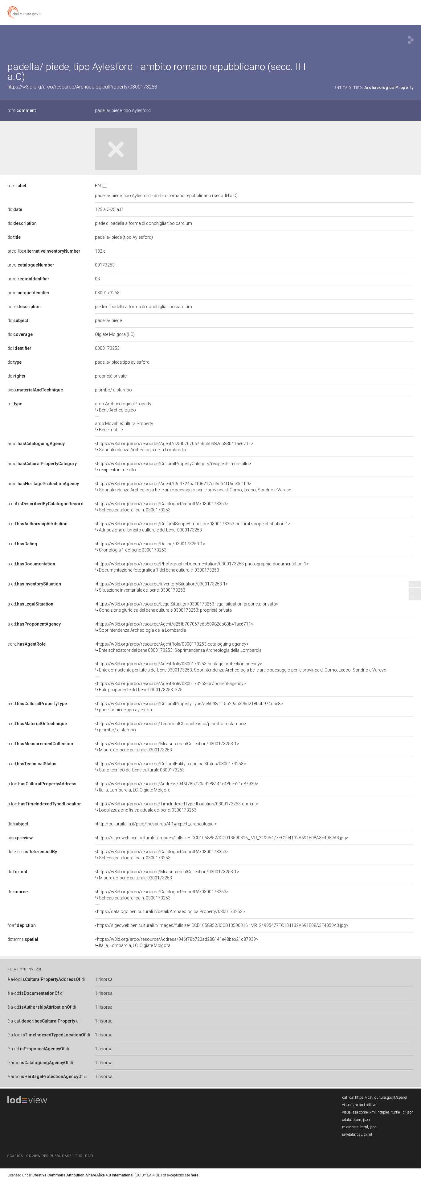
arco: (30, 264)
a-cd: (37, 523)
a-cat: (45, 503)
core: (24, 306)
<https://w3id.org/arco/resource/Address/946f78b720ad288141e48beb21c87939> (176, 786)
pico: (35, 389)
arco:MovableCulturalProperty (124, 426)
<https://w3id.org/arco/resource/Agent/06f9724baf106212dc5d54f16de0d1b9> (193, 486)
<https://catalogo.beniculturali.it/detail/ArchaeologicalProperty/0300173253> (170, 911)
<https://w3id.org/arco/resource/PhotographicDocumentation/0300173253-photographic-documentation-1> (202, 566)
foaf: (21, 925)
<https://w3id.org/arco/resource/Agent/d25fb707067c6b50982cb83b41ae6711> (174, 446)
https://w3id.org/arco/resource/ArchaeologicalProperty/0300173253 (82, 87)
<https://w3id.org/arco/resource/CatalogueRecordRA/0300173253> (162, 506)
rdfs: (21, 110)
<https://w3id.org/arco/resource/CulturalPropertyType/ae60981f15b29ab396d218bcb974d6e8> (189, 706)
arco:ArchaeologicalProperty (123, 406)
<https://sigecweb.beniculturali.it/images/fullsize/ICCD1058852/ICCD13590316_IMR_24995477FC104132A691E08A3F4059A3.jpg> (221, 837)
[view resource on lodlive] (411, 40)
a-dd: (37, 703)
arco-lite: (43, 251)
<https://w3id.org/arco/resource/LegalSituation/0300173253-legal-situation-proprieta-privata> (186, 607)
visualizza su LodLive (359, 1105)
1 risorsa (103, 979)
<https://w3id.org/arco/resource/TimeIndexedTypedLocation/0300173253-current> (176, 806)
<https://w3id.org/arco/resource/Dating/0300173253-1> (150, 546)
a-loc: (41, 783)
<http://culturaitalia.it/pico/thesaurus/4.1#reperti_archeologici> (156, 823)
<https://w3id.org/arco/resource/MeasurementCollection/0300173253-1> (167, 746)
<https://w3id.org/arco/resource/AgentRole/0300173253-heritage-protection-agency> (240, 666)
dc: (14, 209)
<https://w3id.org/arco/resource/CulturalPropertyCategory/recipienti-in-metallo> (173, 466)
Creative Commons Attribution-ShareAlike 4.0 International (82, 1175)
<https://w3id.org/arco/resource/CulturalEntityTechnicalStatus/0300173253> (170, 766)
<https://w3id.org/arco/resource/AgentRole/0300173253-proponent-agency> (170, 686)
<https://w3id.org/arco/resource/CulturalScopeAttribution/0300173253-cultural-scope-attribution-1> (193, 526)
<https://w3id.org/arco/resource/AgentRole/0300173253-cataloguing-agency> (178, 647)
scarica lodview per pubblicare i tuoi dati (50, 1156)
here (194, 1175)
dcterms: (32, 851)
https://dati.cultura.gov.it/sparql (381, 1097)
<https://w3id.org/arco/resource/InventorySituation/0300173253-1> (161, 587)
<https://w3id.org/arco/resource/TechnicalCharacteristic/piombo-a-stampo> (170, 726)
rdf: (14, 403)
